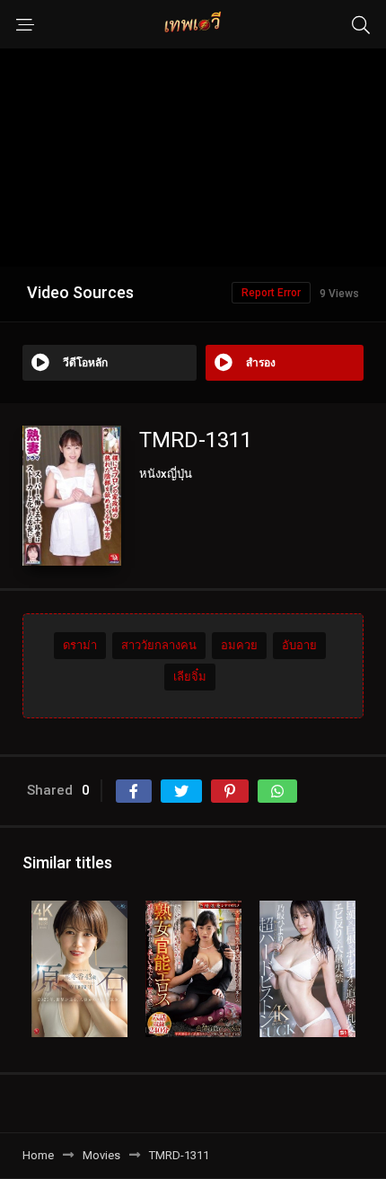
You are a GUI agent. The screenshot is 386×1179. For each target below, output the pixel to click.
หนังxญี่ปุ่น (165, 474)
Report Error (271, 292)
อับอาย (299, 645)
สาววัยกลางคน (159, 645)
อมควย (239, 645)
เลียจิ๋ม (189, 676)
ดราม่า (80, 645)
